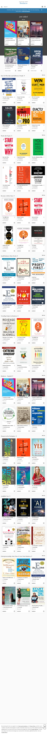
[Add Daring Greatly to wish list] (14, 463)
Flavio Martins (35, 98)
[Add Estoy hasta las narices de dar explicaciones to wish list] (29, 431)
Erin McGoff (35, 427)
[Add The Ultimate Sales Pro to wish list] (29, 131)
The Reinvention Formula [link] (22, 517)
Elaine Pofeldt (35, 306)
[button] (15, 38)
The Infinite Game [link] (6, 185)
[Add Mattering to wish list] (29, 371)
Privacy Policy (33, 726)
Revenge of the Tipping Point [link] (8, 337)
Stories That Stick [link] (21, 97)
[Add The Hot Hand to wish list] (29, 311)
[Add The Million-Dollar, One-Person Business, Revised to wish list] (43, 311)
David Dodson (6, 547)
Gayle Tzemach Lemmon (8, 607)
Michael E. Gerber (7, 278)
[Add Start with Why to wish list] (14, 163)
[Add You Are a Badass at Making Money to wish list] (43, 163)
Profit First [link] (34, 277)
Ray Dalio (34, 246)
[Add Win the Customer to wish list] (43, 103)
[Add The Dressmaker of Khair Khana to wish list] (14, 611)
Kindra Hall (20, 98)
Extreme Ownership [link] (7, 365)
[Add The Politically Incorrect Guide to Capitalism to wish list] (15, 71)
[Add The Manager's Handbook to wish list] (14, 551)
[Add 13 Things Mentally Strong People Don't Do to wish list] (29, 191)
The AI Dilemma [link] (35, 517)
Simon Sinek (6, 158)
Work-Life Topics (6, 136)
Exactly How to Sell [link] (36, 125)
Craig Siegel (20, 519)
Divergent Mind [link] (20, 485)
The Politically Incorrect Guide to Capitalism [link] (10, 65)
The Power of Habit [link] (21, 337)
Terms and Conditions (23, 726)
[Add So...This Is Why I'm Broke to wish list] (14, 523)
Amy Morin (20, 186)
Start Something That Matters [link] (37, 605)
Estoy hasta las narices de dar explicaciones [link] (23, 425)
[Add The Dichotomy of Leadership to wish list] (43, 191)
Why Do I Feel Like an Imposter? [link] (23, 65)
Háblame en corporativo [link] (37, 425)
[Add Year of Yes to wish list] (43, 463)
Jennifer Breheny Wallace (22, 367)
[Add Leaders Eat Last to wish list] (14, 251)
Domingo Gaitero (21, 427)
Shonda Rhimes (35, 459)
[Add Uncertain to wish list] (29, 551)
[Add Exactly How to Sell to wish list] (43, 131)
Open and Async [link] (34, 65)
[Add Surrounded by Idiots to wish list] (43, 371)
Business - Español (6, 376)
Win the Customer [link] (35, 97)
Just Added (23, 17)
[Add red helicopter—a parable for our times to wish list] (43, 551)
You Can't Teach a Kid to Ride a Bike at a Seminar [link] (8, 97)
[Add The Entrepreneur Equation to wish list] (29, 611)
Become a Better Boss (7, 196)
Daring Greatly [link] (6, 457)
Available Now (5, 496)
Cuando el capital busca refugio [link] (36, 38)
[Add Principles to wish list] (43, 251)
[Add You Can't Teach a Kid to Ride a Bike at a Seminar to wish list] (14, 103)
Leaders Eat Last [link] (6, 245)
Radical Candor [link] (20, 217)
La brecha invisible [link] (9, 38)
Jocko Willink (35, 186)
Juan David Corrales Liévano (10, 40)
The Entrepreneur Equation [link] (23, 605)
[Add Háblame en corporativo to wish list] (43, 431)
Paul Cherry (20, 126)
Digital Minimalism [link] (21, 157)
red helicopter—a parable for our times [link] (37, 545)
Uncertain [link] (19, 545)
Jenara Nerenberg (21, 487)
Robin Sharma (6, 218)
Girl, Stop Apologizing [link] (36, 485)
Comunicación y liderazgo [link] (23, 38)
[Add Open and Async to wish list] (41, 71)
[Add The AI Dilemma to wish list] (43, 523)
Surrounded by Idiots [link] (36, 365)
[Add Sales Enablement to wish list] (14, 131)
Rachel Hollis (35, 487)
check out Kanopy (26, 11)
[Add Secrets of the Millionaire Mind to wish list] (14, 583)
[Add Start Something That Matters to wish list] (43, 611)
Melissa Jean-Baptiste (7, 519)
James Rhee (35, 547)
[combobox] (21, 6)
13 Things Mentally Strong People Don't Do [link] (23, 185)
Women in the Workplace (8, 436)
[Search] (2, 7)
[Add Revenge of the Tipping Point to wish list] (14, 343)
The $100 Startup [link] (20, 277)
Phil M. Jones (35, 126)
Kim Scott (20, 218)
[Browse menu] (45, 7)
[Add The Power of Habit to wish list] (29, 343)
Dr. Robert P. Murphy (9, 66)
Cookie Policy (4, 732)
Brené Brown (6, 459)
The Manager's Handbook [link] (8, 545)
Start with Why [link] (6, 157)
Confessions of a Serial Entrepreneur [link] (23, 577)
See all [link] (23, 19)
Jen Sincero (35, 158)
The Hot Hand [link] (20, 305)
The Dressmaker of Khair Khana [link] (8, 605)
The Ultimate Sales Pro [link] (22, 125)
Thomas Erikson (35, 367)
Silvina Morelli (21, 40)
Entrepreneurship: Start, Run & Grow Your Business (16, 556)
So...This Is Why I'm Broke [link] (8, 517)
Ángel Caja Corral (7, 427)
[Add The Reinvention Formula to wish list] (29, 523)
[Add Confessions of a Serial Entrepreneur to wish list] (29, 583)
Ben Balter (33, 66)
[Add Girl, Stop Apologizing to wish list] (43, 491)
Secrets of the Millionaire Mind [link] (8, 577)
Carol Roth (20, 607)
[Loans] (42, 6)
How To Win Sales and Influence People (12, 76)
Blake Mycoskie (35, 607)
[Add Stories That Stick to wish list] (29, 103)
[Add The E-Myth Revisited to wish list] (14, 283)
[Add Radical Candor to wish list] (29, 223)
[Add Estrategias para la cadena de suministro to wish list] (14, 431)
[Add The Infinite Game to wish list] (14, 191)
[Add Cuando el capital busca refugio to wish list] (41, 44)
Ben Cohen (20, 306)
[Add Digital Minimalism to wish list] (29, 163)
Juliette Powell (35, 519)
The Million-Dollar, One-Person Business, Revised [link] (37, 305)
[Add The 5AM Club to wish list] (14, 223)
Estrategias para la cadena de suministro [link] (8, 425)
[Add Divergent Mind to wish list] (29, 491)
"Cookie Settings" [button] (34, 729)
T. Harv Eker (6, 579)
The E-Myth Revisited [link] (7, 277)
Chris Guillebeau (21, 278)
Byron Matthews (6, 126)
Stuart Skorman (21, 579)
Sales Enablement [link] (6, 125)
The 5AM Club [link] (6, 217)
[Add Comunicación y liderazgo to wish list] (28, 44)
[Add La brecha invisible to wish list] (15, 44)
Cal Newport (20, 158)
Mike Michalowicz (36, 278)
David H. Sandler (6, 98)
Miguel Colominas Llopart (36, 40)
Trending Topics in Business (9, 316)
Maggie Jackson (21, 547)
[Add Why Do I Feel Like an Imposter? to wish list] (28, 71)
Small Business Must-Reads (9, 256)
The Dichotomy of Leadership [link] (37, 185)
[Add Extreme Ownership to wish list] (14, 371)
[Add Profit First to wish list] (43, 283)
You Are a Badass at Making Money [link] (37, 157)
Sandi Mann (21, 66)
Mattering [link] (19, 365)
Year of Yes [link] (34, 457)
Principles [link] (34, 245)
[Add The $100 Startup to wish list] (29, 283)
